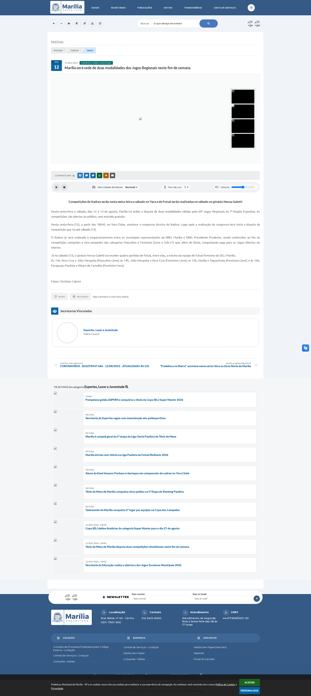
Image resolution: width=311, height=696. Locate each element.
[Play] (56, 187)
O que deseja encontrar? (151, 16)
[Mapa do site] (92, 23)
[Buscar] (208, 23)
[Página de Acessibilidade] (100, 23)
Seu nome (138, 594)
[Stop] (64, 187)
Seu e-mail (199, 594)
